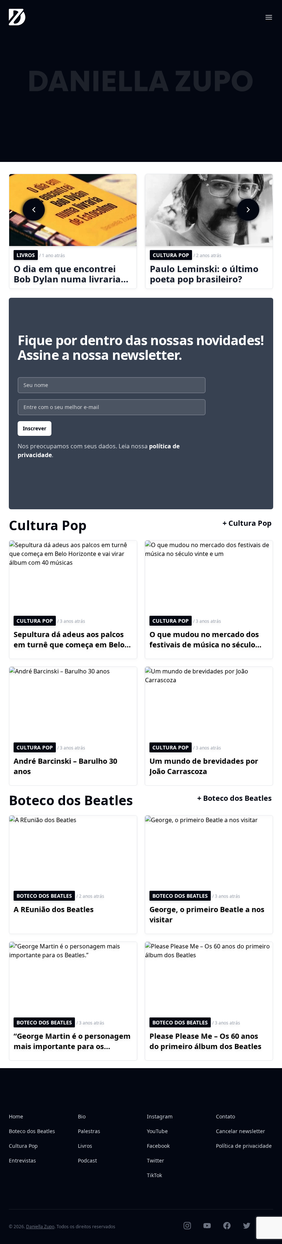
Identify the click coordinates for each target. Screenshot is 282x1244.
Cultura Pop (23, 1145)
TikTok (154, 1175)
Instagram (160, 1116)
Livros (85, 1145)
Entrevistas (22, 1160)
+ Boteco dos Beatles (234, 798)
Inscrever (34, 428)
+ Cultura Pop (247, 523)
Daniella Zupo (40, 1226)
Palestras (89, 1131)
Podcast (87, 1160)
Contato (225, 1116)
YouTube (157, 1131)
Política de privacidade (244, 1145)
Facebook (158, 1145)
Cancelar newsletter (240, 1131)
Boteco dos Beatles (32, 1131)
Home (16, 1116)
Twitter (155, 1160)
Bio (82, 1116)
